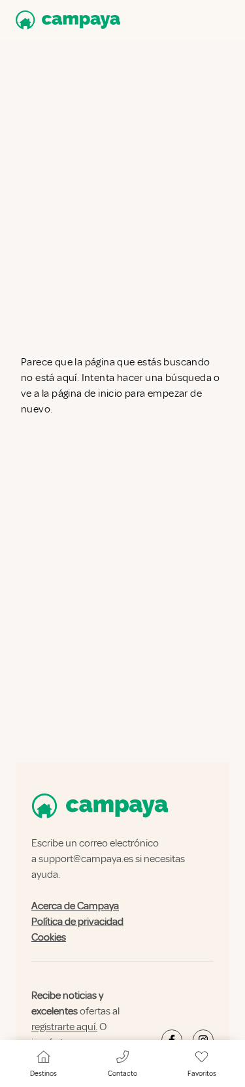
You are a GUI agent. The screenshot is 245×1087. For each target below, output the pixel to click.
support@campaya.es (86, 858)
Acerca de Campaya (75, 905)
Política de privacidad (77, 921)
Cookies (48, 937)
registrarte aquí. (64, 1026)
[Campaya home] (65, 20)
